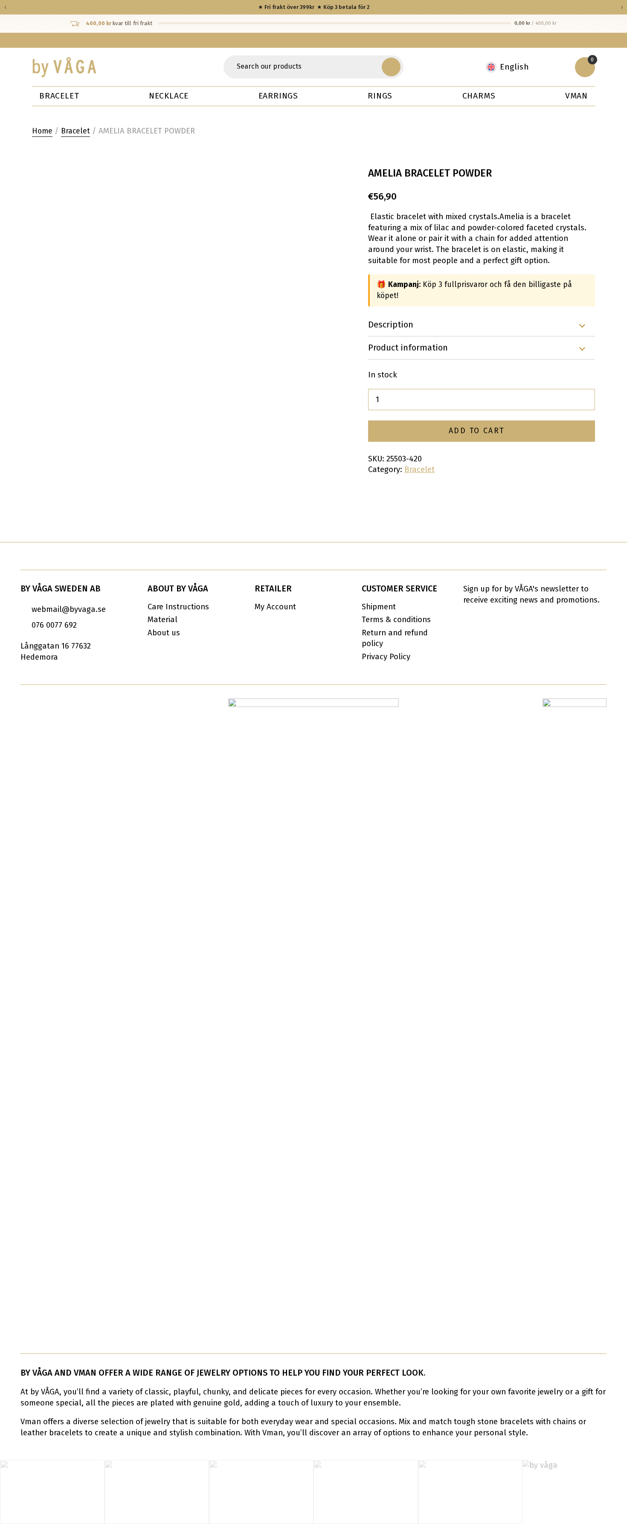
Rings (380, 96)
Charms (479, 96)
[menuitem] (512, 67)
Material (162, 619)
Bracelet (59, 96)
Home (42, 131)
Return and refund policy (395, 638)
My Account (275, 606)
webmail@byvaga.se (69, 609)
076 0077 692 (54, 625)
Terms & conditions (396, 619)
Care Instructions (178, 606)
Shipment (379, 606)
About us (164, 632)
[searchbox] (304, 67)
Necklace (169, 96)
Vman (576, 96)
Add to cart (476, 430)
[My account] (556, 67)
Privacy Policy (386, 656)
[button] (391, 67)
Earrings (278, 96)
